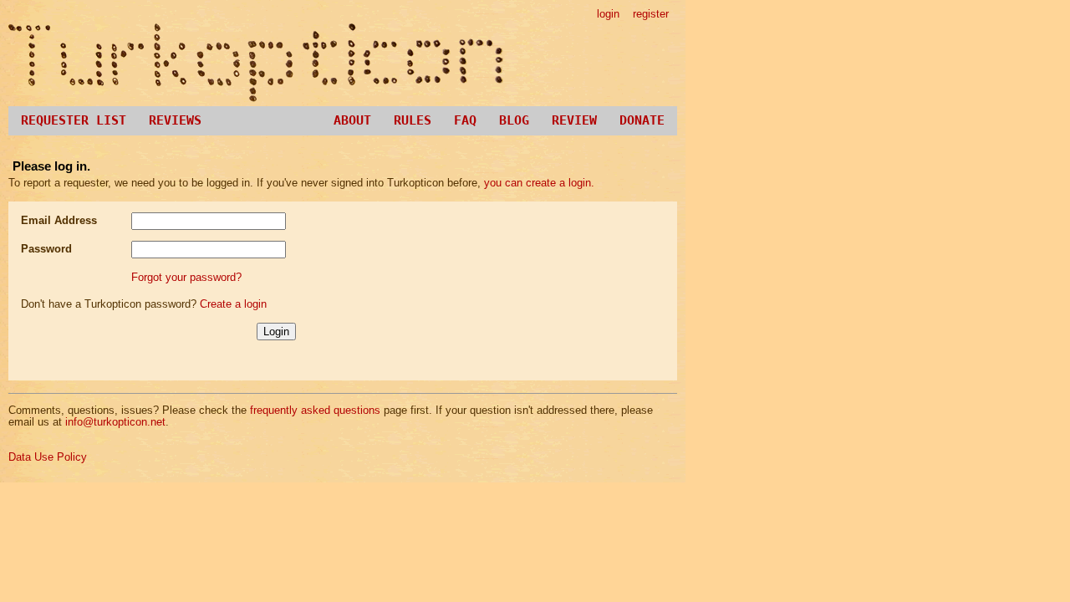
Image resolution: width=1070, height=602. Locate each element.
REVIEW (574, 120)
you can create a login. (539, 182)
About (352, 120)
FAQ (465, 120)
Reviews (175, 120)
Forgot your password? (186, 277)
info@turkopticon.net (115, 422)
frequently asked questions (315, 410)
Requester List (73, 120)
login (608, 14)
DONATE (642, 120)
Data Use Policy (47, 457)
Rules (412, 120)
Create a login (233, 304)
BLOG (514, 120)
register (651, 14)
